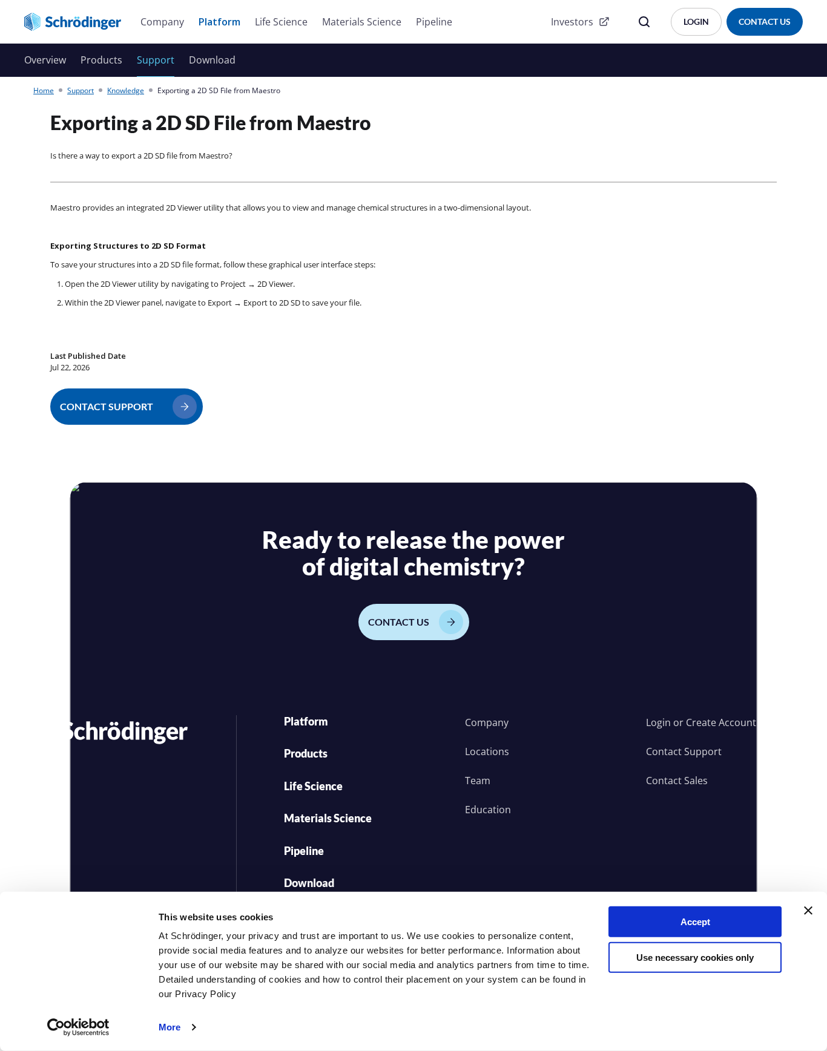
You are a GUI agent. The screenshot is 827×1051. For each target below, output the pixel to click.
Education (488, 809)
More (169, 1027)
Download (212, 60)
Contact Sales (677, 780)
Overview (45, 60)
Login (658, 722)
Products (101, 60)
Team (477, 780)
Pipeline (434, 21)
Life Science (281, 21)
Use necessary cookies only (695, 957)
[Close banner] (808, 910)
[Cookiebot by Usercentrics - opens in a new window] (78, 1027)
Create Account (721, 722)
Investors (572, 21)
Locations (487, 751)
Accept (695, 922)
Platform (219, 21)
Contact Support (684, 751)
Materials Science (361, 21)
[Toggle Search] (644, 22)
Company (162, 21)
